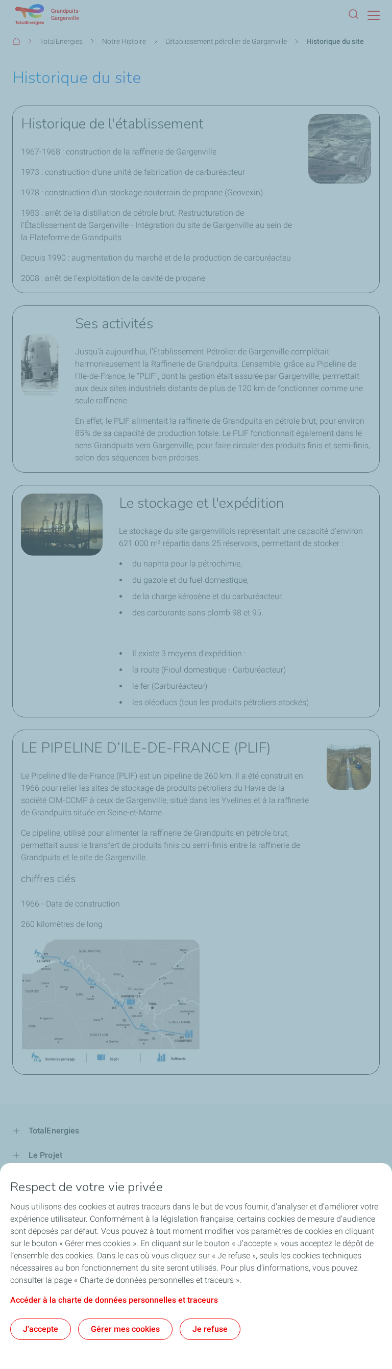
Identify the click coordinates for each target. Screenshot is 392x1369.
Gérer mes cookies (125, 1329)
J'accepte (40, 1329)
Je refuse (210, 1329)
